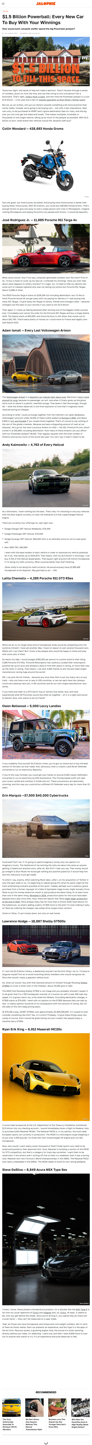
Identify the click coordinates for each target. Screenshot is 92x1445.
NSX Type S (81, 1309)
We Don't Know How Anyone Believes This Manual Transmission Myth (34, 1424)
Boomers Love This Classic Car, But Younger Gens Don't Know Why (57, 1423)
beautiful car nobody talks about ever (48, 397)
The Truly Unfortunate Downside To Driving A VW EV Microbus (10, 1424)
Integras (47, 1312)
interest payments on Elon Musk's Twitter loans (62, 100)
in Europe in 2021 (67, 418)
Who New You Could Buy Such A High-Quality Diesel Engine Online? (80, 1423)
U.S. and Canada (18, 421)
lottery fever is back (35, 97)
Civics (36, 1312)
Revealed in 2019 (38, 895)
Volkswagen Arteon (15, 397)
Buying (5, 11)
